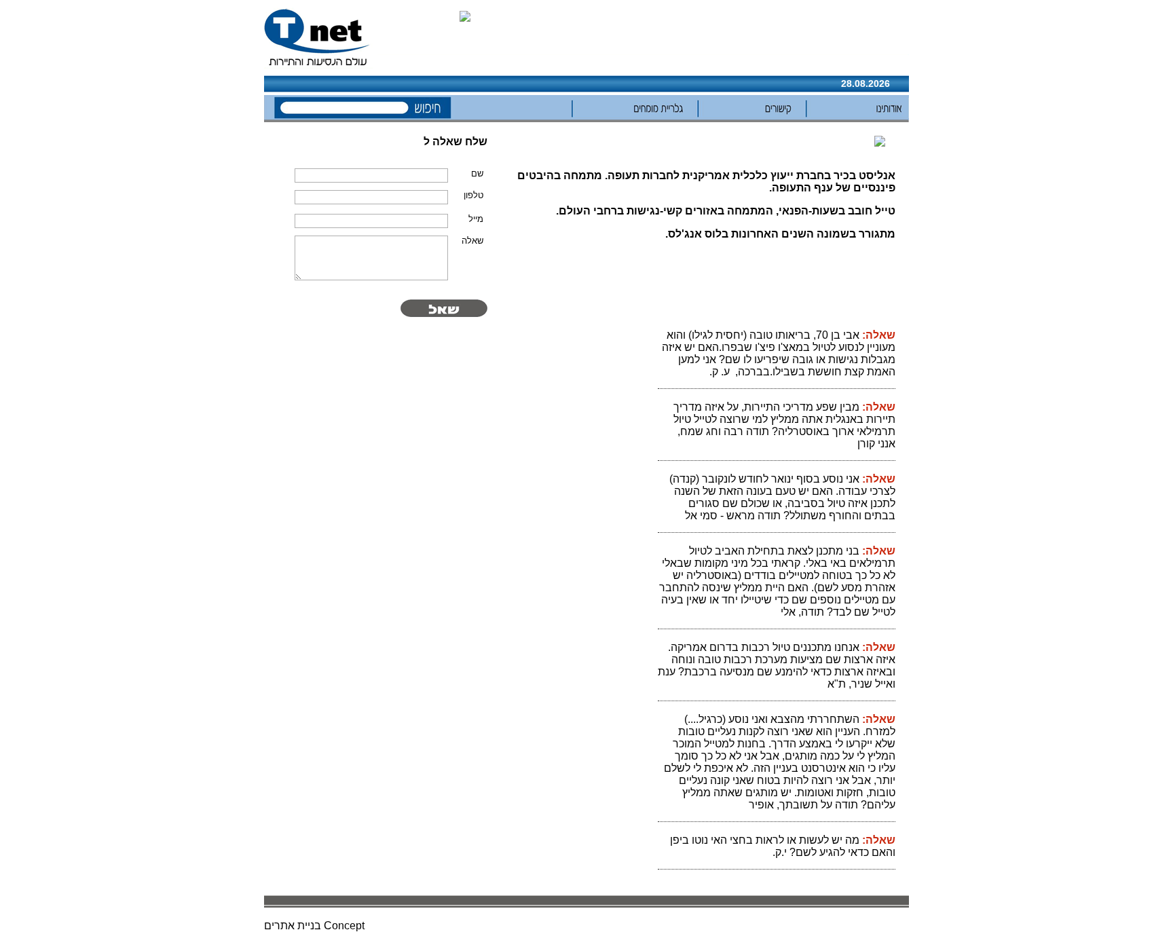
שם (477, 173)
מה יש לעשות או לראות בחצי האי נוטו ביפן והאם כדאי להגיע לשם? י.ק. (782, 846)
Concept (344, 925)
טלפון (473, 195)
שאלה (472, 241)
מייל (475, 219)
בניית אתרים (292, 925)
